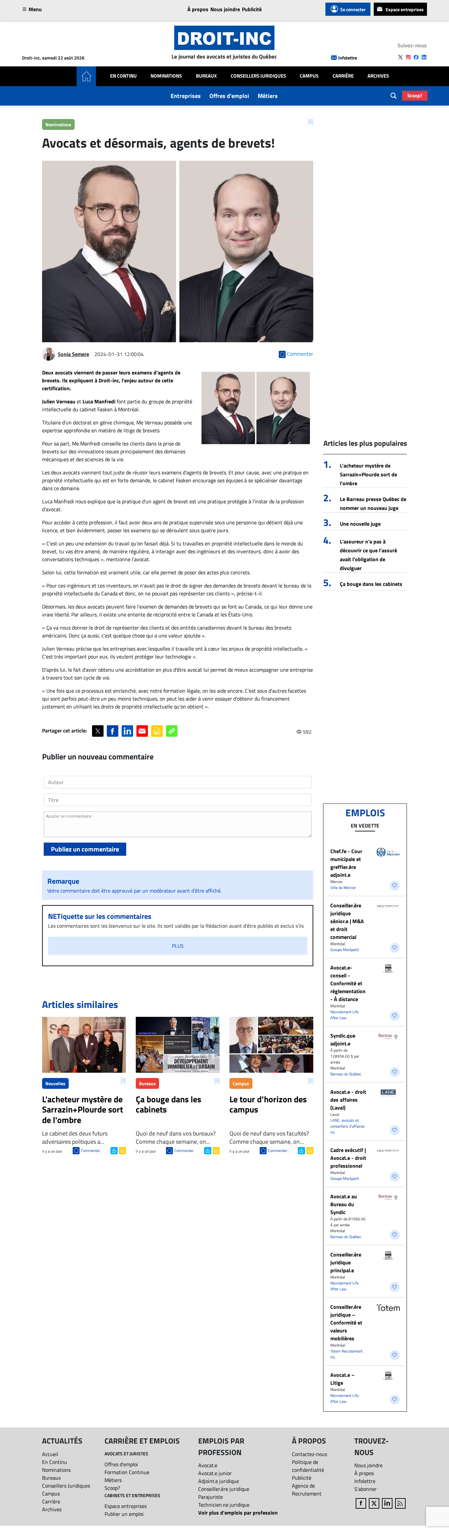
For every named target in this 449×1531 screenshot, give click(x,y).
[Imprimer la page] (157, 731)
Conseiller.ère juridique (223, 1489)
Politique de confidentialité (308, 1466)
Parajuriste (210, 1497)
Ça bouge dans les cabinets (371, 584)
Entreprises (186, 95)
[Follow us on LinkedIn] (424, 57)
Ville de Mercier (343, 887)
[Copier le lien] (171, 731)
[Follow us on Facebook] (416, 57)
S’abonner (365, 1489)
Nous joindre (225, 9)
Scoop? (414, 95)
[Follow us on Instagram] (408, 57)
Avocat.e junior (215, 1473)
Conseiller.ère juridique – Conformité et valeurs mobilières (346, 1322)
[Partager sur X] (98, 731)
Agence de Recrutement (306, 1489)
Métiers (268, 95)
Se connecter (353, 9)
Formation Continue (127, 1472)
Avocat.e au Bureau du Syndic (343, 1204)
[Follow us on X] (400, 57)
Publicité (252, 9)
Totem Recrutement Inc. (346, 1354)
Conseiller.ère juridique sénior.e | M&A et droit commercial (347, 921)
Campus (309, 76)
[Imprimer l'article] (122, 1150)
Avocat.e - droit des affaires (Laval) (348, 1100)
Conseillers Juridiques (258, 76)
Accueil (50, 1454)
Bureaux (206, 76)
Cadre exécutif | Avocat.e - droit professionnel (348, 1158)
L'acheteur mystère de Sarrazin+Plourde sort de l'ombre (368, 474)
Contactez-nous (309, 1454)
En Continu (123, 76)
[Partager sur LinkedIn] (127, 731)
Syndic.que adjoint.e (342, 1039)
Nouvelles (55, 1083)
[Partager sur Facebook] (112, 731)
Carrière (343, 76)
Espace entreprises (405, 9)
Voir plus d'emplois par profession (238, 1513)
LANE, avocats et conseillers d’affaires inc (347, 1126)
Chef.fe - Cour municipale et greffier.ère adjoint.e (346, 863)
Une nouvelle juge (360, 524)
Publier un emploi (124, 1514)
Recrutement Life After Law (344, 1015)
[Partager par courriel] (142, 731)
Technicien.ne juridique (223, 1505)
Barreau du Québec (345, 1074)
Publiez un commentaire (85, 849)
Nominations (166, 76)
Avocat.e (207, 1465)
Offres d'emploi (229, 95)
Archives (378, 76)
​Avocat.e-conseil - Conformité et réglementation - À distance (348, 983)
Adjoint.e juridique (218, 1481)
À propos (197, 9)
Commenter (90, 1150)
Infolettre (347, 57)
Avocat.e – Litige (342, 1379)
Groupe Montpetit (344, 949)
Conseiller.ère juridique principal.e (345, 1262)
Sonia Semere (73, 354)
